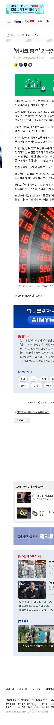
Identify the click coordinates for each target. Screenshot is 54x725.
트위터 (25, 65)
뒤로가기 (23, 420)
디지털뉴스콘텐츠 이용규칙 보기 (33, 412)
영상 (27, 21)
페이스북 (21, 65)
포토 (40, 21)
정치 (48, 21)
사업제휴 (36, 689)
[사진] (32, 568)
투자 (44, 379)
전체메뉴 (9, 21)
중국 (23, 379)
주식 (33, 379)
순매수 (36, 385)
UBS (48, 385)
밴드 (30, 65)
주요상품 (23, 689)
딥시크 (24, 385)
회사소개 (10, 689)
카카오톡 (16, 65)
